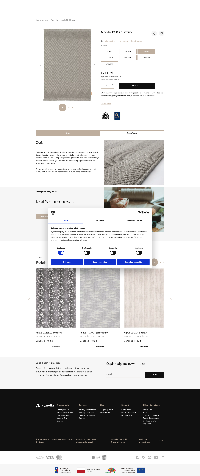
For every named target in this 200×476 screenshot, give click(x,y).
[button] (38, 65)
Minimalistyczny (111, 41)
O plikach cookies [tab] (134, 220)
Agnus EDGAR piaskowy (136, 332)
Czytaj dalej (106, 103)
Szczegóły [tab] (100, 220)
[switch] (87, 253)
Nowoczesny (124, 41)
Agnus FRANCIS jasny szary (94, 332)
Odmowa (66, 262)
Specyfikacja (132, 133)
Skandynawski (136, 41)
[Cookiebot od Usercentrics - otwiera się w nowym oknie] (139, 213)
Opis (68, 133)
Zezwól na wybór (100, 262)
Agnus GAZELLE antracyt (49, 332)
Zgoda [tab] (65, 220)
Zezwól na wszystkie (133, 262)
